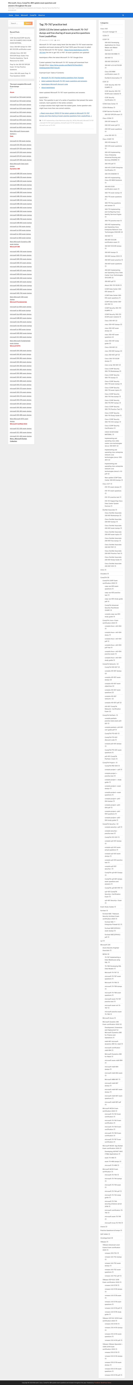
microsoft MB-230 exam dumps (21, 185)
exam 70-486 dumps (112, 1161)
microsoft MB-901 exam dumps (20, 318)
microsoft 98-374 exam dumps (20, 392)
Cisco (17, 15)
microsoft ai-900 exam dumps (20, 310)
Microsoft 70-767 (88, 120)
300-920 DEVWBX (111, 54)
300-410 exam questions (113, 146)
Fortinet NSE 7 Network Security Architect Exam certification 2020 (111, 916)
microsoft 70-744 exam (113, 1185)
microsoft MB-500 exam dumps (21, 211)
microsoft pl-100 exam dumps (20, 226)
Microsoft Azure (108, 1018)
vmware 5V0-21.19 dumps (113, 1356)
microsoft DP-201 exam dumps (20, 156)
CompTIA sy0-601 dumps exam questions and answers (113, 881)
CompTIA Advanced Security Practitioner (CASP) (112, 607)
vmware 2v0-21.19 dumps (113, 1289)
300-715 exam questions (113, 197)
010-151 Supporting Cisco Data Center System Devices (114, 503)
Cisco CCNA (107, 118)
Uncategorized (105, 1238)
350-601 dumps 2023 (112, 256)
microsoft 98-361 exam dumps (20, 354)
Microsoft (24, 15)
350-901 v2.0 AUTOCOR (113, 65)
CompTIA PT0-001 (111, 733)
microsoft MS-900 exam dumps (21, 333)
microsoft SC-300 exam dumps (21, 432)
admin (58, 40)
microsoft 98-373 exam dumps (20, 388)
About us (41, 15)
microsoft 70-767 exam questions (50, 123)
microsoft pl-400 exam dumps (20, 234)
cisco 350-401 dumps (112, 324)
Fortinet (103, 910)
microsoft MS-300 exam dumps (21, 278)
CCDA (105, 35)
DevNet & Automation (112, 78)
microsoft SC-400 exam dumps (21, 436)
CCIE (104, 82)
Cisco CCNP (107, 139)
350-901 (108, 58)
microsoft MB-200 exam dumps (21, 173)
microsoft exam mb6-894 (113, 1060)
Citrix (102, 570)
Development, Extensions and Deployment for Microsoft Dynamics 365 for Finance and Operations (113, 1033)
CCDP (105, 39)
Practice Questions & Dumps (110, 1230)
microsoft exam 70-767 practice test (71, 123)
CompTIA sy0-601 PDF (112, 888)
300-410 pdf (109, 164)
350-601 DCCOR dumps (113, 246)
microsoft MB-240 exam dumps (21, 188)
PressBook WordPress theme (102, 1382)
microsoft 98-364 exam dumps (20, 366)
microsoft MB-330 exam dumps (21, 204)
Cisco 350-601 (110, 347)
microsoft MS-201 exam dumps (20, 270)
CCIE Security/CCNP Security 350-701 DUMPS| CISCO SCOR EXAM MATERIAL (20, 40)
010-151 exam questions (113, 491)
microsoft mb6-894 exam (113, 1073)
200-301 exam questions (113, 129)
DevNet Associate (109, 510)
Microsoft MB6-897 (111, 1079)
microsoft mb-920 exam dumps (21, 326)
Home (11, 15)
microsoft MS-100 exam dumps (20, 259)
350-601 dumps (110, 252)
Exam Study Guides (107, 907)
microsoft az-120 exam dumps (20, 101)
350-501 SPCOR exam (112, 114)
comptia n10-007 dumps (113, 671)
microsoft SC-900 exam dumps (21, 337)
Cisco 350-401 (110, 321)
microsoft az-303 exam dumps (20, 112)
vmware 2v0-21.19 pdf (112, 1308)
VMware (103, 1242)
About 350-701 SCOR (112, 285)
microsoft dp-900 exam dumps (20, 314)
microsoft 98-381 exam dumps (20, 404)
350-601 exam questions (113, 264)
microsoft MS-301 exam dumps (20, 282)
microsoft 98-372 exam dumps (20, 385)
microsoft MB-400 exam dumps (21, 207)
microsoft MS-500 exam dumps (21, 285)
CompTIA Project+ (109, 763)
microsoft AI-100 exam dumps (20, 141)
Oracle (102, 1227)
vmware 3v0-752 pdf (112, 1276)
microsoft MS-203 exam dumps (21, 274)
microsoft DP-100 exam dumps (20, 148)
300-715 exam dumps (112, 193)
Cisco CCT (106, 484)
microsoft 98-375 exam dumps (20, 396)
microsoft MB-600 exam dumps (21, 215)
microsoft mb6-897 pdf (113, 1102)
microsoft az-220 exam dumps (20, 108)
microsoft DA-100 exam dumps (20, 145)
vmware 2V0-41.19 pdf (112, 1340)
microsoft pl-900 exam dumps (20, 329)
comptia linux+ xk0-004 (113, 626)
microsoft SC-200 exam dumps (20, 428)
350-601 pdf (109, 281)
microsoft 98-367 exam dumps (20, 377)
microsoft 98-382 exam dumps (20, 407)
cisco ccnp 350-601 (111, 365)
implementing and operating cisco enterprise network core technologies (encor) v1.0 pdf (114, 469)
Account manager (109, 32)
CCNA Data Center (109, 104)
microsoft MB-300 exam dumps (21, 192)
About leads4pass (48, 87)
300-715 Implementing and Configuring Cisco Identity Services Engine (113, 211)
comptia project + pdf (112, 769)
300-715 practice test (112, 221)
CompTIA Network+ (109, 664)
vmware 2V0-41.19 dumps (113, 1327)
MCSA (74, 120)
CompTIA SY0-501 (111, 837)
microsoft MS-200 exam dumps (21, 266)
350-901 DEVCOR (111, 61)
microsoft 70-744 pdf (112, 1191)
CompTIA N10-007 (111, 667)
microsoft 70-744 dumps (113, 1178)
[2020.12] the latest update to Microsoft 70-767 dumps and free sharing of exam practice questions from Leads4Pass (64, 32)
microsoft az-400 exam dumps (20, 120)
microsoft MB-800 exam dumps (21, 223)
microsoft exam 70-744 (113, 1216)
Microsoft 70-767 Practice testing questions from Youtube (62, 78)
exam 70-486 (109, 1158)
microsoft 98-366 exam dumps (20, 373)
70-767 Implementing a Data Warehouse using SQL (57, 120)
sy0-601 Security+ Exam (113, 900)
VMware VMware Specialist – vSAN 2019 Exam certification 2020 (113, 1346)
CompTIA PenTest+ (109, 715)
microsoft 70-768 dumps (113, 986)
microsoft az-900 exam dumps (20, 307)
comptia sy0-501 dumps (113, 841)
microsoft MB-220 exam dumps (21, 181)
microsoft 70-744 (111, 1175)
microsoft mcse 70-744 (113, 1223)
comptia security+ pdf (112, 827)
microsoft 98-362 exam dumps (20, 358)
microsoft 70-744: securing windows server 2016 (113, 1203)
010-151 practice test (112, 497)
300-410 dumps (110, 142)
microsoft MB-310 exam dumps (20, 196)
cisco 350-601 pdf (111, 355)
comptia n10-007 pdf (112, 703)
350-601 (108, 236)
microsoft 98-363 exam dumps (20, 362)
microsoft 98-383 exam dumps (20, 411)
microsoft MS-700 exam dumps (21, 293)
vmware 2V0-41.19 (111, 1324)
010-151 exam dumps (112, 487)
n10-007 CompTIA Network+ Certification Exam (113, 708)
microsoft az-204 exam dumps (20, 104)
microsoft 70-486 (111, 1165)
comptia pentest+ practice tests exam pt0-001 (113, 720)
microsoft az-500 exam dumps (20, 123)
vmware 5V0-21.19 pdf (112, 1375)
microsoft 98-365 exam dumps (20, 369)
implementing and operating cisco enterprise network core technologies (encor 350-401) (114, 455)
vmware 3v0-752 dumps (113, 1257)
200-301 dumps (110, 121)
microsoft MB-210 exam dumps (20, 177)
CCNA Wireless (108, 107)
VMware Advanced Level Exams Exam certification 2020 (111, 1247)
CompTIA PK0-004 (111, 766)
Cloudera (103, 574)
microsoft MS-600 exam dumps (21, 289)
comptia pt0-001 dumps (113, 744)
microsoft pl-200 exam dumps (20, 230)
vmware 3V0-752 (111, 1253)
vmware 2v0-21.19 (111, 1285)
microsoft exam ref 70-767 (47, 125)
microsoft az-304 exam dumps (20, 116)
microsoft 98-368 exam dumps (20, 381)
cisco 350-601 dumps (112, 351)
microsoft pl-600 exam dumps (20, 238)
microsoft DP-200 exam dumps (20, 152)
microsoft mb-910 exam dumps (20, 322)
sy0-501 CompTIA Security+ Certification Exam (112, 894)
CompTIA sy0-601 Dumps (113, 872)
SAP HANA (104, 1234)
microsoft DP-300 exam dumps (20, 160)
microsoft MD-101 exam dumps (20, 255)
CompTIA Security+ (109, 824)
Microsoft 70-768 (111, 982)
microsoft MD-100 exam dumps (21, 251)
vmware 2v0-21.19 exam (113, 1295)
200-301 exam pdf (111, 125)
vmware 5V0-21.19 (111, 1352)
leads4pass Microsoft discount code (54, 84)
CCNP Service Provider (111, 111)
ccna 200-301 (109, 135)
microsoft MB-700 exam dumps (21, 219)
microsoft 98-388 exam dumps (20, 415)
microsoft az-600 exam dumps (20, 127)
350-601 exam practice (113, 260)
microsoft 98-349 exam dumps (20, 350)
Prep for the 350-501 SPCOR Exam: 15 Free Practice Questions (20, 67)
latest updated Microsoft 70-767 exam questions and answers (64, 81)
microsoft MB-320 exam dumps (21, 200)
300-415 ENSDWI (111, 174)
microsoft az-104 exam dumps (20, 97)
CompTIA (33, 15)
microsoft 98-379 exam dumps (20, 400)
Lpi (101, 941)
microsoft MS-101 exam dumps (20, 263)
